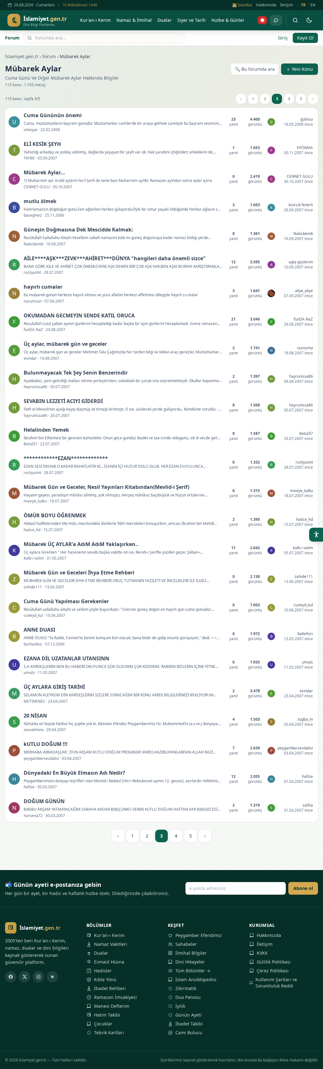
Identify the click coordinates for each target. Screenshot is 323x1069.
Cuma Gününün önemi (53, 115)
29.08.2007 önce (298, 324)
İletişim (286, 5)
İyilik (180, 1006)
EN (312, 5)
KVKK (262, 953)
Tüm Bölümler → (192, 971)
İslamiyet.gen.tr (21, 56)
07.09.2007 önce (298, 295)
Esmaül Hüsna (109, 962)
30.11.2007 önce (298, 152)
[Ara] (295, 20)
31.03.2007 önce (298, 810)
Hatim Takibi (107, 1015)
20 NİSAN (35, 715)
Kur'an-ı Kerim (109, 935)
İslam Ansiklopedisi (195, 979)
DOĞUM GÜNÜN (44, 801)
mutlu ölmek (40, 201)
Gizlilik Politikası (274, 962)
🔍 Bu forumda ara (255, 69)
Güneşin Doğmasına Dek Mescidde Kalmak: (78, 229)
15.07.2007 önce (298, 524)
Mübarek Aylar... (44, 172)
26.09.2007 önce (298, 210)
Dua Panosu (188, 997)
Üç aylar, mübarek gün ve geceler (65, 343)
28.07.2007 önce (298, 467)
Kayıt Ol (305, 38)
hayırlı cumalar (43, 286)
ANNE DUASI (39, 629)
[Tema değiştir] (309, 20)
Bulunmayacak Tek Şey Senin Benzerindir (76, 372)
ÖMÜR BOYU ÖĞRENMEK (55, 515)
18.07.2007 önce (298, 495)
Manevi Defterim (111, 1006)
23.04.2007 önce (298, 696)
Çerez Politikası (273, 971)
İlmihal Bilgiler (191, 953)
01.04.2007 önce (298, 781)
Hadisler (103, 971)
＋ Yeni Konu (299, 69)
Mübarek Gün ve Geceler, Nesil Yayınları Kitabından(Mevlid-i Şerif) (106, 486)
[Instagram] (38, 976)
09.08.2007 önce (298, 381)
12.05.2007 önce (298, 638)
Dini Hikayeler (190, 962)
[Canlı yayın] (262, 20)
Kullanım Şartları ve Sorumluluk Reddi (276, 982)
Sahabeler (186, 944)
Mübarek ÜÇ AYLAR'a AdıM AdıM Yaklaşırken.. (81, 544)
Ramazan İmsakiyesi (115, 997)
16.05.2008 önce (298, 124)
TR (303, 5)
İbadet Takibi (189, 1024)
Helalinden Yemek (46, 429)
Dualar (101, 953)
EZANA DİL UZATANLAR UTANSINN (66, 658)
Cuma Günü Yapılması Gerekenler (66, 601)
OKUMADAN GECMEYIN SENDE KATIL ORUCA (79, 315)
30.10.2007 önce (298, 181)
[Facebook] (10, 976)
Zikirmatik (185, 988)
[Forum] (276, 20)
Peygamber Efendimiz (198, 935)
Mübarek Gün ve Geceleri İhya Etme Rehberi (79, 572)
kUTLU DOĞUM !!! (46, 744)
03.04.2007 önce (298, 753)
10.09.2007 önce (298, 267)
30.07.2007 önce (298, 410)
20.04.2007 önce (298, 724)
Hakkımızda (266, 5)
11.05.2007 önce (298, 667)
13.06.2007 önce (298, 581)
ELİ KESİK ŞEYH (42, 144)
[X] (24, 976)
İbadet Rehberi (110, 988)
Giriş (283, 38)
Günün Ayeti (188, 1015)
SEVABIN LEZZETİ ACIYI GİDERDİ (63, 401)
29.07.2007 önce (298, 438)
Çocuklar (103, 1024)
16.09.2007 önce (298, 238)
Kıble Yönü (105, 979)
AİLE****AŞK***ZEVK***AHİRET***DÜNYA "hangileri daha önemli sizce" (115, 258)
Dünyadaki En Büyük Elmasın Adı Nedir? (74, 772)
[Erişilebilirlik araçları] (316, 535)
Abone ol (303, 888)
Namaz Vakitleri (110, 944)
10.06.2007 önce (298, 610)
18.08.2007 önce (298, 353)
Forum (12, 38)
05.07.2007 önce (298, 553)
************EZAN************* (66, 458)
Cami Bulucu (188, 1033)
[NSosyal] (52, 976)
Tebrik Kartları (109, 1033)
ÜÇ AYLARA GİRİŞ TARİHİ (54, 686)
